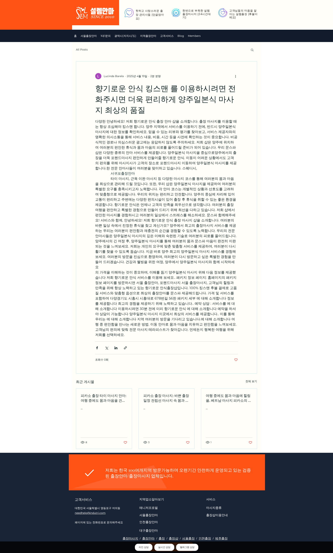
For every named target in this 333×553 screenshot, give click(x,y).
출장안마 (148, 538)
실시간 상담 (164, 547)
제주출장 (221, 538)
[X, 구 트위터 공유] (106, 348)
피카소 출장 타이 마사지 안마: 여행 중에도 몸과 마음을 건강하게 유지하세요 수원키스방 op (103, 398)
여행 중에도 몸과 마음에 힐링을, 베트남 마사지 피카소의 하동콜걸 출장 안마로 (228, 398)
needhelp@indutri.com (90, 513)
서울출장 (188, 538)
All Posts (82, 49)
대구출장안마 (148, 530)
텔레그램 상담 (187, 547)
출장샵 (173, 538)
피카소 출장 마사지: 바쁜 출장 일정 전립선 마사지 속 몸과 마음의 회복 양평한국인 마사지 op (166, 398)
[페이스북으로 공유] (97, 348)
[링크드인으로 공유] (116, 348)
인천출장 (205, 538)
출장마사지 (130, 538)
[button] (125, 36)
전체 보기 (251, 381)
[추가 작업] (235, 76)
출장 (162, 538)
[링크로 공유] (125, 348)
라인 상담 (144, 547)
